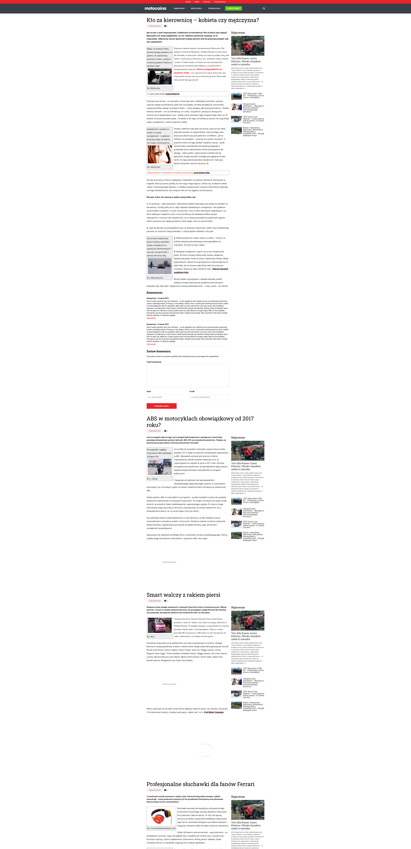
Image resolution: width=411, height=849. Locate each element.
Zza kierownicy (220, 2)
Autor (149, 391)
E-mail (191, 391)
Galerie (188, 2)
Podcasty (206, 2)
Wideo (197, 2)
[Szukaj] (264, 8)
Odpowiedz (151, 318)
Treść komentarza (154, 362)
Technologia (214, 8)
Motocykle (196, 8)
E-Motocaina (233, 8)
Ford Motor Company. (214, 712)
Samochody (179, 8)
